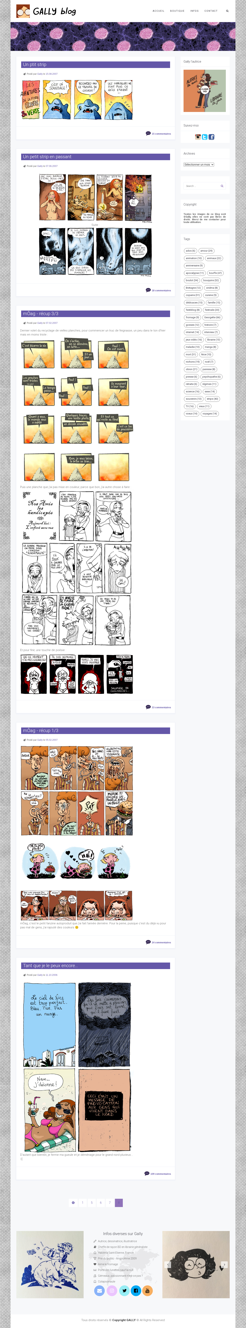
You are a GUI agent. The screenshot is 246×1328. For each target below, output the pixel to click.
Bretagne (193, 287)
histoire (210, 324)
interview (211, 332)
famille (214, 302)
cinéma (212, 287)
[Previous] (73, 1203)
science (192, 391)
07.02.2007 (52, 323)
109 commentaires (160, 1174)
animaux (214, 258)
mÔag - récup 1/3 (40, 730)
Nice (206, 354)
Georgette (212, 317)
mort (191, 354)
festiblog (193, 309)
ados (190, 250)
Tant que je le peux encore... (50, 965)
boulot (192, 280)
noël (209, 361)
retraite (191, 384)
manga (210, 346)
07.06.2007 (52, 166)
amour (206, 250)
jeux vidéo (194, 339)
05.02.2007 (52, 740)
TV (190, 406)
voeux (191, 413)
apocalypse (195, 273)
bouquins (211, 280)
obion (191, 369)
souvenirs (194, 398)
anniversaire (194, 265)
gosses (192, 324)
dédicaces (194, 302)
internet (192, 332)
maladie (193, 346)
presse (191, 376)
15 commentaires (161, 134)
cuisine (211, 295)
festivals (212, 309)
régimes (209, 384)
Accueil (159, 11)
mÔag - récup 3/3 (40, 313)
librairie (213, 339)
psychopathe (211, 376)
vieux (204, 406)
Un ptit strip (34, 64)
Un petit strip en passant (47, 156)
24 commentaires (161, 942)
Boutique (177, 11)
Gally (40, 74)
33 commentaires (161, 707)
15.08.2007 (52, 74)
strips (212, 398)
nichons (193, 361)
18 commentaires (161, 290)
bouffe (215, 273)
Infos (194, 11)
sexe (210, 391)
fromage (192, 317)
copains (193, 295)
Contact (211, 11)
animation (194, 258)
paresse (209, 369)
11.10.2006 (51, 975)
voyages (210, 413)
